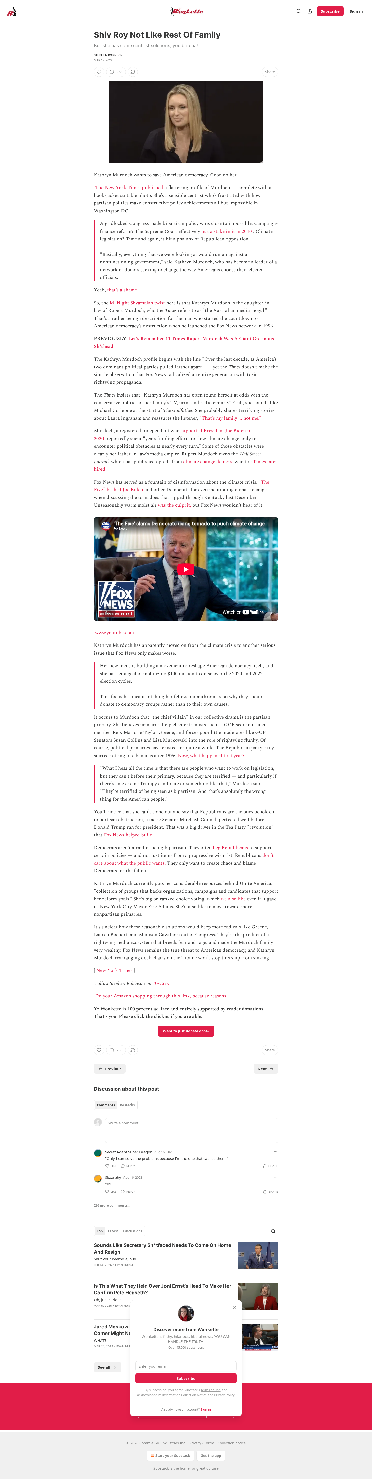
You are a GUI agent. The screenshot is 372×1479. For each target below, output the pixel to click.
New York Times (114, 970)
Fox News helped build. (129, 835)
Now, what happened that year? (211, 755)
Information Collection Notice (184, 1395)
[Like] (99, 72)
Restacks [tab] (127, 1105)
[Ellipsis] (276, 1152)
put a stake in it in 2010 (226, 231)
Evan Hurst (124, 1265)
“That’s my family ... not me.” (230, 418)
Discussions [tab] (132, 1231)
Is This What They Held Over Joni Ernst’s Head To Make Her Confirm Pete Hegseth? (162, 1289)
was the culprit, (174, 505)
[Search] (299, 11)
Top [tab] (100, 1231)
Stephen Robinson (108, 55)
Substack (161, 1468)
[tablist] (116, 1105)
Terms (209, 1443)
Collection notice (232, 1443)
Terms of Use (210, 1390)
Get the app (211, 1455)
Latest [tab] (113, 1231)
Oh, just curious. (108, 1299)
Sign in (356, 11)
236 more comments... (112, 1205)
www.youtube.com (114, 632)
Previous (113, 1068)
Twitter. (161, 983)
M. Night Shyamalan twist (137, 303)
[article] (186, 1258)
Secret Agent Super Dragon (128, 1151)
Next (262, 1068)
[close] (235, 1307)
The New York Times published (129, 187)
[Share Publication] (310, 11)
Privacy (195, 1443)
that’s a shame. (122, 290)
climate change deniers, (208, 461)
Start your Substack (172, 1455)
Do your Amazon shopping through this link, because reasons (160, 996)
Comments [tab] (106, 1105)
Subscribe (330, 11)
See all (104, 1367)
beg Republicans (230, 847)
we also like (233, 899)
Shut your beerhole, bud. (115, 1258)
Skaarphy (113, 1177)
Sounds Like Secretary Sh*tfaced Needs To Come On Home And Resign (162, 1248)
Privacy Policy (224, 1395)
